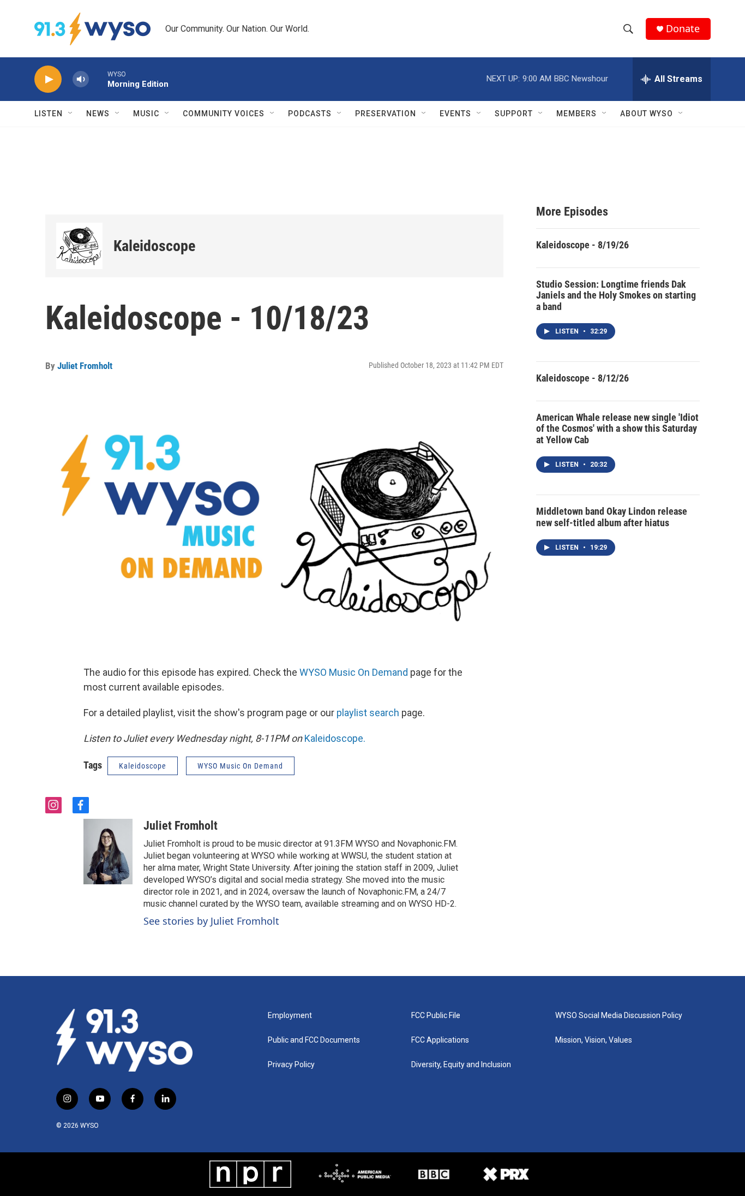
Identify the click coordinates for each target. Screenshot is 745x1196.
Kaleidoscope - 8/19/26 (582, 245)
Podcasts (310, 113)
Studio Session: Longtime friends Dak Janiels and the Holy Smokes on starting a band (616, 295)
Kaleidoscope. (334, 738)
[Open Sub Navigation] (71, 113)
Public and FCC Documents (314, 1040)
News (98, 113)
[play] (48, 79)
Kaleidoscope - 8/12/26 (582, 378)
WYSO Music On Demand (353, 672)
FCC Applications (440, 1040)
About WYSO (646, 113)
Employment (290, 1015)
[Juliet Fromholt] (108, 851)
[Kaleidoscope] (79, 246)
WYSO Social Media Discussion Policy (618, 1015)
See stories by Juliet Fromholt (211, 920)
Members (576, 113)
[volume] (80, 79)
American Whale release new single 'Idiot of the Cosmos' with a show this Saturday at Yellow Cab (617, 428)
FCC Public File (435, 1015)
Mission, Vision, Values (593, 1040)
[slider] (98, 79)
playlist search (368, 712)
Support (514, 113)
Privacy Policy (291, 1065)
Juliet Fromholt (84, 365)
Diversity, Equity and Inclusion (461, 1065)
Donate (683, 28)
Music (146, 113)
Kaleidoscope (154, 246)
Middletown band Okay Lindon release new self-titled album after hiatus (611, 516)
